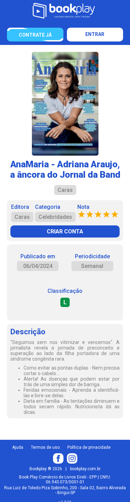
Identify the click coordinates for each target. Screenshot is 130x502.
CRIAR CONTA (65, 231)
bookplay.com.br (85, 468)
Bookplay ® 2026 (45, 468)
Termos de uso (45, 447)
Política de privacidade (89, 447)
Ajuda (17, 447)
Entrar (94, 34)
